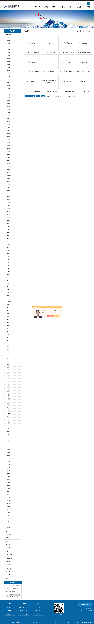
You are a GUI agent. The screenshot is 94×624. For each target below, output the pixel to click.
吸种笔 (8, 286)
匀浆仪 (8, 124)
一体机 (8, 464)
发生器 (8, 52)
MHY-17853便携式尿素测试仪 (66, 91)
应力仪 (8, 100)
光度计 (8, 374)
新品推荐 (12, 582)
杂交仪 (8, 283)
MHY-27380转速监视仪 (49, 71)
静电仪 (8, 292)
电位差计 (9, 329)
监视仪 (8, 362)
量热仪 (8, 94)
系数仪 (8, 368)
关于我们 (45, 7)
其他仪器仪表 (9, 548)
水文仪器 (8, 571)
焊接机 (8, 82)
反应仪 (8, 226)
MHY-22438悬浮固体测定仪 (32, 52)
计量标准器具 (9, 544)
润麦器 (8, 187)
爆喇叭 (8, 335)
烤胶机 (8, 422)
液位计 (8, 280)
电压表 (8, 163)
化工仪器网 (84, 622)
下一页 (37, 96)
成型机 (8, 130)
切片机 (8, 341)
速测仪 (8, 467)
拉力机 (8, 160)
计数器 (8, 518)
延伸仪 (8, 425)
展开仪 (8, 76)
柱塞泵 (8, 413)
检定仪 (8, 434)
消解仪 (8, 410)
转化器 (8, 238)
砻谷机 (8, 199)
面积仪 (8, 208)
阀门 (7, 541)
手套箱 (8, 479)
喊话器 (8, 115)
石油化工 (8, 575)
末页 (43, 96)
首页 (27, 96)
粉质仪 (8, 190)
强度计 (8, 310)
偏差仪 (8, 67)
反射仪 (8, 389)
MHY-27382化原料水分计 (83, 71)
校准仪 (8, 274)
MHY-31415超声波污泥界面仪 (11, 596)
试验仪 (8, 55)
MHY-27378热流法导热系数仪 (32, 71)
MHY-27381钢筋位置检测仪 (66, 71)
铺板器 (8, 205)
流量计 (8, 395)
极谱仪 (8, 323)
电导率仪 (9, 175)
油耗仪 (8, 244)
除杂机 (8, 172)
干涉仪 (8, 103)
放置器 (8, 265)
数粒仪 (8, 109)
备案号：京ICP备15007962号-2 (62, 622)
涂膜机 (8, 461)
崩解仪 (8, 211)
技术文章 (71, 7)
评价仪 (8, 307)
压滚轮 (8, 262)
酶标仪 (8, 316)
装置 (8, 235)
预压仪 (8, 121)
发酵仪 (8, 202)
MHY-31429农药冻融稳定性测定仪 (12, 594)
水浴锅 (8, 350)
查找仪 (8, 247)
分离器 (8, 277)
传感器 (8, 458)
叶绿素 (8, 97)
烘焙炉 (8, 196)
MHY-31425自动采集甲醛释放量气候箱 (13, 586)
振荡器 (8, 494)
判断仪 (8, 151)
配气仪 (8, 268)
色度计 (8, 377)
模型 (8, 223)
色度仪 (8, 58)
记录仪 (8, 431)
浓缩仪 (8, 455)
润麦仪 (8, 148)
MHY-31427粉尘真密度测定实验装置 (13, 588)
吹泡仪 (8, 295)
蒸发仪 (8, 70)
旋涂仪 (8, 142)
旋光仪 (8, 392)
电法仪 (8, 178)
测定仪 (8, 506)
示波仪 (8, 332)
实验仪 (8, 476)
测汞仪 (8, 49)
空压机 (8, 473)
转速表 (8, 112)
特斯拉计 (9, 232)
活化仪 (8, 166)
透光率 (8, 133)
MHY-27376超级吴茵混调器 (83, 52)
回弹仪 (8, 136)
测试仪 (8, 437)
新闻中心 (62, 7)
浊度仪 (8, 88)
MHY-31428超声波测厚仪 (10, 591)
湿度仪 (8, 485)
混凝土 (8, 512)
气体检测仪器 (9, 534)
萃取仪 (8, 380)
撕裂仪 (8, 106)
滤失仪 (8, 145)
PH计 (8, 356)
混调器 (8, 139)
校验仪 (8, 446)
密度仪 (8, 404)
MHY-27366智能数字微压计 (24, 614)
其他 (8, 521)
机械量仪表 (8, 537)
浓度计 (8, 440)
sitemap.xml (73, 622)
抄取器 (8, 214)
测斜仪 (8, 500)
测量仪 (8, 449)
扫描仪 (8, 220)
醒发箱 (8, 313)
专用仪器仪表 (9, 34)
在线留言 (79, 7)
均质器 (8, 383)
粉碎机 (8, 470)
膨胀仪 (8, 428)
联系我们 (88, 7)
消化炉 (8, 497)
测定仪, (8, 452)
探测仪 (8, 344)
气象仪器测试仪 (10, 554)
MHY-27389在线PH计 (83, 91)
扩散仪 (8, 184)
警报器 (8, 127)
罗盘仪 (8, 43)
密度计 (8, 491)
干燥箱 (8, 416)
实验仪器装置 (9, 558)
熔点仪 (8, 253)
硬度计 (8, 386)
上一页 (32, 96)
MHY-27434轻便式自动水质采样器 (24, 607)
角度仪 (8, 319)
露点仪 (8, 365)
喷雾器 (8, 259)
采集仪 (8, 347)
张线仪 (8, 181)
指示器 (8, 289)
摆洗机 (8, 91)
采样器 (8, 509)
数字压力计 (9, 301)
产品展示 (54, 7)
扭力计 (8, 250)
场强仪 (8, 326)
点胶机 (8, 482)
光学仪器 (8, 561)
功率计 (8, 229)
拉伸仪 (8, 298)
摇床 (8, 338)
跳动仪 (8, 64)
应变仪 (8, 217)
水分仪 (8, 359)
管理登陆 (90, 622)
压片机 (8, 118)
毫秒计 (8, 61)
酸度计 (8, 515)
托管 (8, 46)
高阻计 (8, 40)
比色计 (8, 85)
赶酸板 (8, 398)
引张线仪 (9, 73)
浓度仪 (8, 353)
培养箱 (8, 419)
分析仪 (8, 488)
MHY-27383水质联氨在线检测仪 (32, 91)
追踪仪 (8, 157)
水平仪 (8, 304)
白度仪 (8, 271)
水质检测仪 (8, 564)
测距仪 (8, 256)
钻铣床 (8, 37)
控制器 (8, 401)
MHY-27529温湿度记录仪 (24, 610)
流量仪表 (8, 527)
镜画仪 (8, 154)
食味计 (8, 241)
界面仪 (8, 169)
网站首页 (37, 7)
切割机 (8, 371)
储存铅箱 (9, 193)
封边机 (8, 79)
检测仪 (8, 503)
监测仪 (8, 443)
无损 (7, 578)
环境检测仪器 (9, 568)
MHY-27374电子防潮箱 (49, 52)
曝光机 (8, 407)
